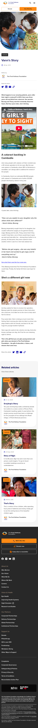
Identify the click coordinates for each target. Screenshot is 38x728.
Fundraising (5, 645)
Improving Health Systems (10, 600)
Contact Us (5, 587)
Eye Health (5, 596)
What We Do (5, 577)
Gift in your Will (6, 642)
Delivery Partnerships (8, 619)
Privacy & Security (7, 672)
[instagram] (6, 559)
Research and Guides (8, 606)
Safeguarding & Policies (9, 669)
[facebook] (2, 559)
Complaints (5, 661)
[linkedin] (14, 559)
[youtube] (10, 559)
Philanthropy (5, 639)
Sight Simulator (6, 603)
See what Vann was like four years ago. (14, 262)
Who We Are (5, 570)
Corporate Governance (9, 665)
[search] (30, 3)
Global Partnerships (8, 623)
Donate (3, 635)
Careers (4, 584)
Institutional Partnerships (9, 626)
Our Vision (4, 573)
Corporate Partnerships (9, 616)
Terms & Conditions (7, 676)
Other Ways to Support (8, 652)
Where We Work (6, 580)
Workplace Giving (7, 649)
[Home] (10, 3)
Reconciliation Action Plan (10, 680)
